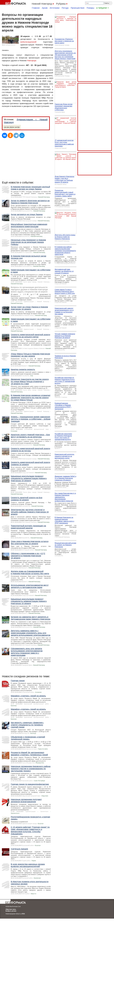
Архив (45, 8)
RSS (23, 914)
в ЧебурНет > (102, 8)
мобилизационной (28, 42)
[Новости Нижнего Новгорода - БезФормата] (13, 3)
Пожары (90, 8)
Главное (36, 8)
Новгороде (31, 61)
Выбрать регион (11, 911)
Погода (65, 8)
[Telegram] (16, 135)
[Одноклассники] (10, 135)
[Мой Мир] (22, 135)
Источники (54, 8)
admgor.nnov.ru (10, 45)
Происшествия (77, 8)
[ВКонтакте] (4, 135)
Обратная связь (11, 909)
